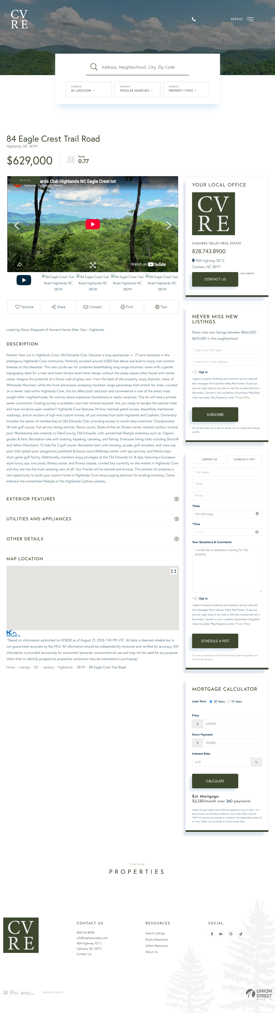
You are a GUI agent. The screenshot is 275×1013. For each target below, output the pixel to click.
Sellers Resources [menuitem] (156, 946)
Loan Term (199, 701)
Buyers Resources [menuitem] (156, 939)
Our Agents (247, 273)
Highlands (65, 667)
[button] (94, 67)
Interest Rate (201, 754)
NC (36, 667)
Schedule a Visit (244, 459)
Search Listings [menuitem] (155, 933)
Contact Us (215, 279)
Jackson (48, 667)
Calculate (215, 781)
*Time (196, 524)
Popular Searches (134, 90)
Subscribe (215, 414)
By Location (81, 90)
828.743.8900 (209, 251)
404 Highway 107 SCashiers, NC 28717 (89, 946)
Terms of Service (199, 659)
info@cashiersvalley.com (92, 938)
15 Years (236, 701)
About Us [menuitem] (151, 952)
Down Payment (202, 734)
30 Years (219, 701)
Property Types (181, 90)
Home (10, 667)
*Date (196, 506)
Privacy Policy (242, 397)
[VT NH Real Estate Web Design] (259, 994)
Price (195, 715)
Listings (24, 667)
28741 (80, 667)
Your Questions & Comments (212, 542)
